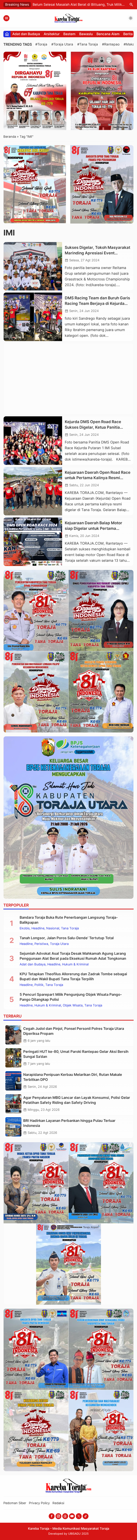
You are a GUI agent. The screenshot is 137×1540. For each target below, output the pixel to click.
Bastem (69, 34)
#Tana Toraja (87, 44)
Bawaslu (86, 34)
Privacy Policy (39, 1503)
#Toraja (41, 44)
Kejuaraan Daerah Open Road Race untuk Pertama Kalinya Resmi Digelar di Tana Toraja (97, 478)
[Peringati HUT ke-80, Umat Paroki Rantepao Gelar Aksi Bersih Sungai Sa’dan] (13, 1057)
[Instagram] (58, 1516)
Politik (39, 984)
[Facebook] (52, 1516)
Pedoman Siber (14, 1503)
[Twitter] (79, 1516)
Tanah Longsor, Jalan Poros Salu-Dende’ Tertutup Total (67, 938)
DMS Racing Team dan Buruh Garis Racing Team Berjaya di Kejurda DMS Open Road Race (97, 303)
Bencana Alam (108, 34)
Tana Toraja (70, 928)
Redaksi (58, 1503)
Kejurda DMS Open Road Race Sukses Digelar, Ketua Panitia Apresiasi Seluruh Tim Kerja (93, 427)
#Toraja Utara (62, 44)
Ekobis (25, 928)
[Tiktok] (85, 1516)
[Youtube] (72, 1516)
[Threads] (65, 1516)
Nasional (52, 928)
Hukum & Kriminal (75, 964)
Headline (37, 928)
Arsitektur (52, 34)
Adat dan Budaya (26, 34)
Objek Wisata (73, 1005)
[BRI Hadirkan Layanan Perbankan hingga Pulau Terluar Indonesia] (13, 1126)
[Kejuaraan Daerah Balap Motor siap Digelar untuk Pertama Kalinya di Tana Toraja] (33, 541)
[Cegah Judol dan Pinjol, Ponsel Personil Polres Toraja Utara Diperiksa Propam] (13, 1034)
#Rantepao (111, 44)
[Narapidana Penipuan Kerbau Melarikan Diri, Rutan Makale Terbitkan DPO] (13, 1080)
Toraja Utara (59, 943)
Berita (128, 34)
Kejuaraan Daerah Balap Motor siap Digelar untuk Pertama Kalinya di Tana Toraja (93, 528)
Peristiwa (41, 943)
